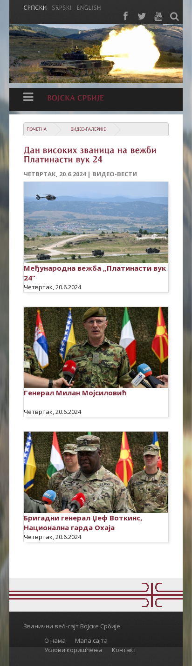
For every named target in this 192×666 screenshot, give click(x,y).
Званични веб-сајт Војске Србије (71, 626)
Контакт (124, 650)
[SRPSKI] (62, 7)
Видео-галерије (88, 129)
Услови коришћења (73, 650)
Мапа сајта (91, 640)
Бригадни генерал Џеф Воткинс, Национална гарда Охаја (83, 522)
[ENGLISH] (88, 7)
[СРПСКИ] (35, 7)
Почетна (37, 129)
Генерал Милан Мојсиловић (75, 392)
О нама (55, 640)
